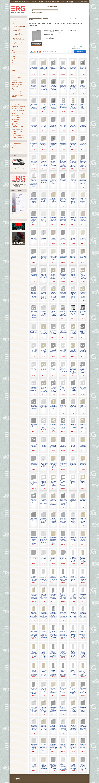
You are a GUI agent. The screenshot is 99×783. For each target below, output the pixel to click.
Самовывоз (40, 1)
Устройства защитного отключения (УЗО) (18, 107)
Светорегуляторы (17, 35)
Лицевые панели (17, 48)
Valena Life (15, 22)
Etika (13, 58)
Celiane (14, 52)
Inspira (14, 54)
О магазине (14, 1)
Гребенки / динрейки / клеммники (18, 114)
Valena (14, 19)
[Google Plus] (40, 52)
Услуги (41, 779)
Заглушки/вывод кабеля (18, 39)
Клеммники (15, 150)
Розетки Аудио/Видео (18, 34)
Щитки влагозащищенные (17, 134)
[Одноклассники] (35, 52)
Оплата (47, 1)
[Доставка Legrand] (18, 165)
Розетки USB (16, 30)
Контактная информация (57, 1)
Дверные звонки (17, 82)
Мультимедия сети (17, 89)
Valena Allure (15, 50)
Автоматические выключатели (17, 103)
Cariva (14, 61)
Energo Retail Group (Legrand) (35, 18)
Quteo (14, 68)
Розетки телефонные (18, 33)
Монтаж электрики (24, 1)
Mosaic (14, 63)
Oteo (13, 70)
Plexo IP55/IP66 (16, 77)
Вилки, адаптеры (17, 93)
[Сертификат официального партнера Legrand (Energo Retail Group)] (18, 211)
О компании (34, 779)
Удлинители (15, 86)
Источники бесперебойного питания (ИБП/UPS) (17, 125)
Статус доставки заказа (37, 12)
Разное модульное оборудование (17, 118)
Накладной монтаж (17, 42)
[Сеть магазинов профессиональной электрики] (18, 181)
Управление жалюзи (18, 41)
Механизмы (16, 46)
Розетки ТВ (15, 31)
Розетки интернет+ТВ (18, 29)
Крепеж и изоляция (17, 152)
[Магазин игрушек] (18, 244)
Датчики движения (17, 37)
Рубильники (15, 121)
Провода (14, 145)
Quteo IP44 (15, 75)
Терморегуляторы (17, 38)
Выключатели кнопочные (19, 26)
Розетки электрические (18, 23)
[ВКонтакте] (31, 52)
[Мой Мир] (37, 52)
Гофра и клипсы (16, 143)
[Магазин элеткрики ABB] (18, 229)
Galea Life (14, 56)
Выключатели (16, 25)
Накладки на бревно (18, 91)
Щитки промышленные (19, 137)
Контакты (55, 779)
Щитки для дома (17, 131)
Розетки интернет (17, 27)
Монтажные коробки (18, 148)
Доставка (33, 1)
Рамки (14, 43)
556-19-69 (52, 6)
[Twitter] (33, 52)
